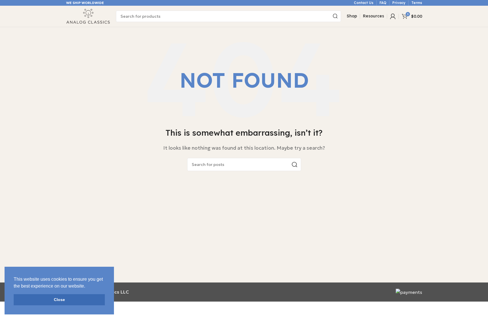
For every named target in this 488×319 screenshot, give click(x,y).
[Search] (335, 16)
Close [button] (59, 299)
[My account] (393, 16)
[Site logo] (88, 16)
